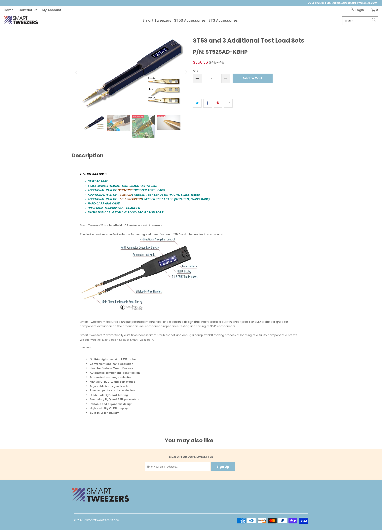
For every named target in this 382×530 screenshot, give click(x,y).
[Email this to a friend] (228, 103)
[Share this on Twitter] (197, 103)
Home (9, 10)
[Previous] (76, 72)
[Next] (186, 72)
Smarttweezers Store (102, 520)
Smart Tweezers (156, 20)
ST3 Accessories (223, 20)
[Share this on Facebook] (207, 103)
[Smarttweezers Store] (21, 20)
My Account (52, 10)
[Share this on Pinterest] (218, 103)
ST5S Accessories (190, 20)
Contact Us (28, 10)
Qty (195, 70)
